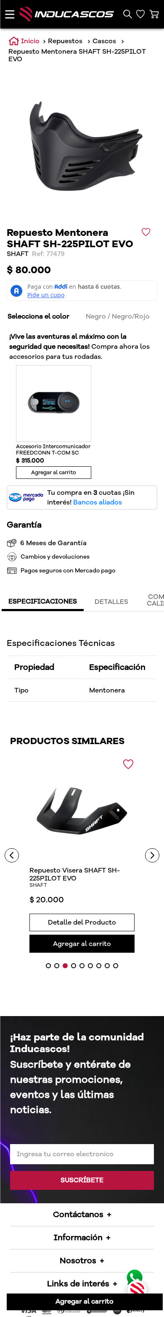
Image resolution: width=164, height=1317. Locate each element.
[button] (127, 14)
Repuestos (65, 41)
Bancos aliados (97, 502)
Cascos (104, 41)
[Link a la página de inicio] (24, 41)
